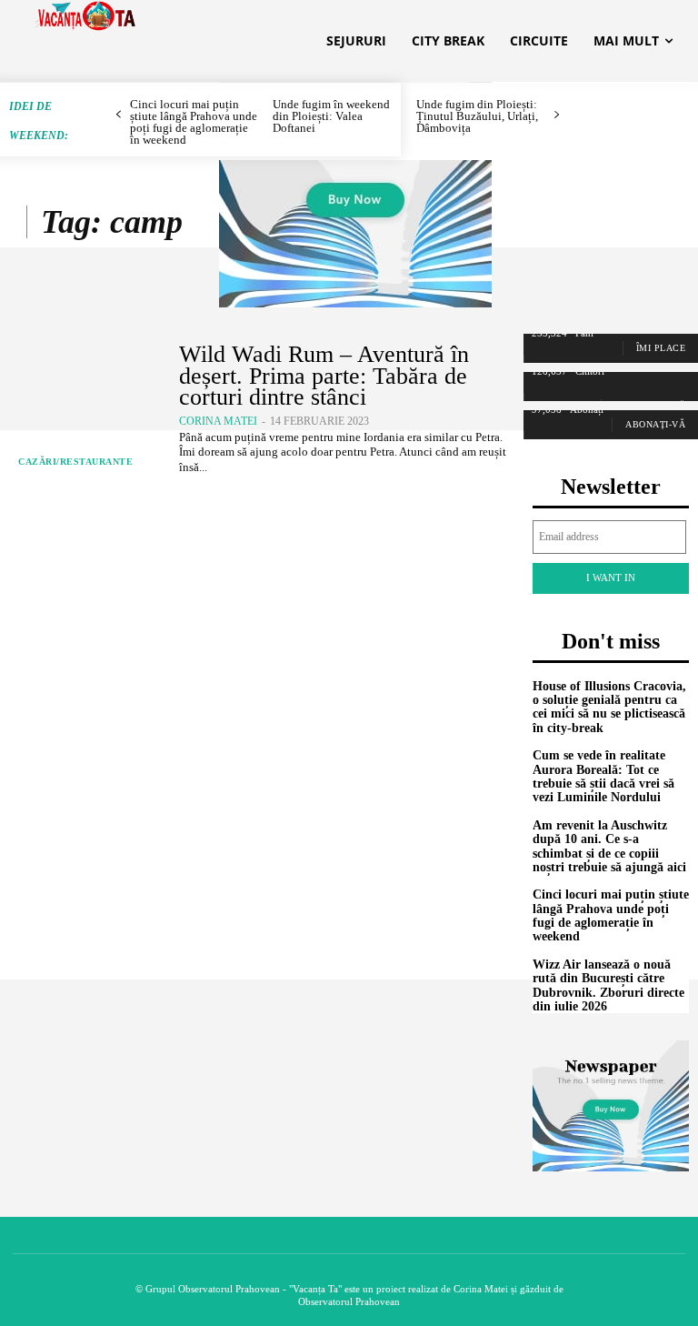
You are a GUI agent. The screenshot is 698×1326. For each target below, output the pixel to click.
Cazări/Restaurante (75, 462)
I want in (610, 577)
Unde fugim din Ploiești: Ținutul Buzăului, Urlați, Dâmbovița (477, 116)
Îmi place (661, 348)
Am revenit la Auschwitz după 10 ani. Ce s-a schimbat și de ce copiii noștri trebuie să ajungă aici (609, 846)
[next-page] (556, 115)
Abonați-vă (655, 424)
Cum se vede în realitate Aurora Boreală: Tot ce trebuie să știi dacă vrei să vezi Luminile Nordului (603, 776)
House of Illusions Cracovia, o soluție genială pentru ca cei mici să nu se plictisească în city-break (609, 707)
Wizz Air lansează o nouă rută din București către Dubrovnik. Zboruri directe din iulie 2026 (608, 985)
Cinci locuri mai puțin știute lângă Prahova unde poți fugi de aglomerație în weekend (611, 915)
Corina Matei (218, 421)
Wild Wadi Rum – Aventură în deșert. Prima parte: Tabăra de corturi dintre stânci (324, 375)
